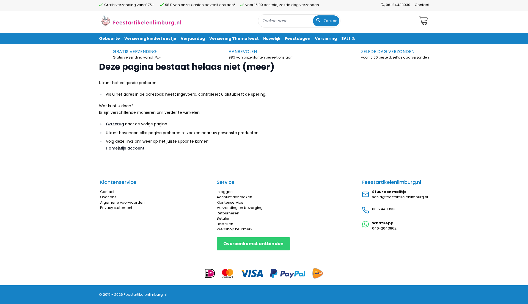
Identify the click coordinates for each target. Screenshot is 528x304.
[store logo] (141, 20)
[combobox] (299, 20)
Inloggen (225, 191)
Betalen (223, 218)
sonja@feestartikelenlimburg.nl (400, 197)
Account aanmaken (234, 197)
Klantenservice (230, 202)
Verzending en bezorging (240, 207)
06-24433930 (384, 209)
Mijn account (131, 148)
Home (112, 148)
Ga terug (115, 124)
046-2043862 (384, 228)
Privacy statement (116, 207)
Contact (422, 4)
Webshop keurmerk (234, 229)
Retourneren (228, 213)
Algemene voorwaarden (122, 202)
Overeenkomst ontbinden (253, 244)
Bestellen (225, 223)
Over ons (108, 197)
